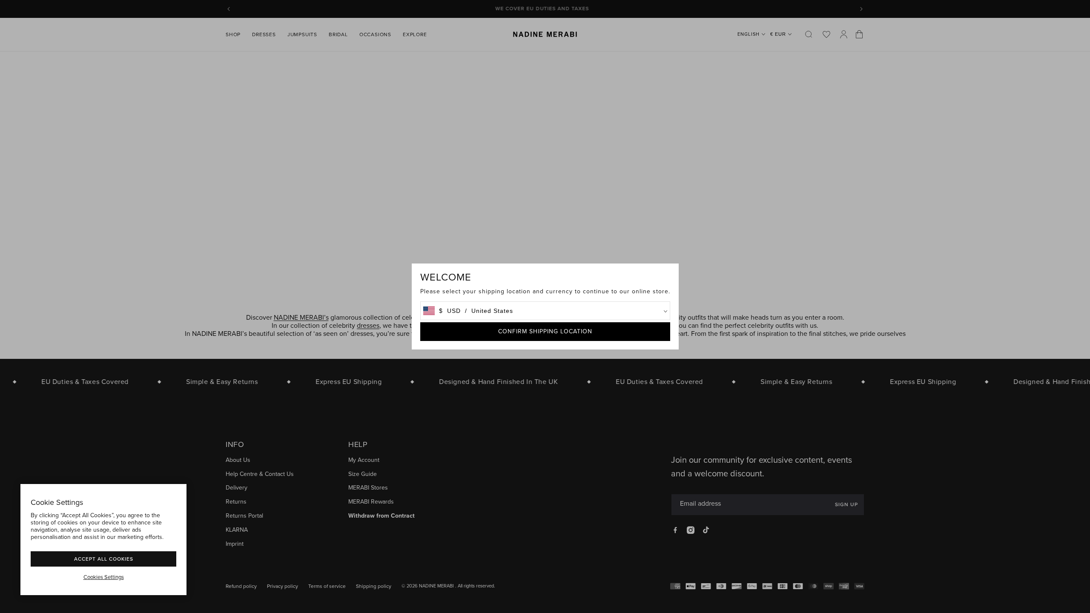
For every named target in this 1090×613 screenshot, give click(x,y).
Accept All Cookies (103, 558)
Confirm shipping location (545, 331)
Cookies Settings (103, 577)
